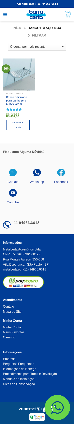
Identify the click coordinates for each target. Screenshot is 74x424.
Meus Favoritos (13, 332)
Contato (8, 306)
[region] (37, 390)
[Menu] (5, 14)
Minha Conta (12, 327)
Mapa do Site (12, 311)
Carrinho (9, 337)
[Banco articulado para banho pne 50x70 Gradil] (19, 74)
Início (17, 28)
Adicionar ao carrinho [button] (18, 124)
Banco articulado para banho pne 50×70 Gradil (16, 100)
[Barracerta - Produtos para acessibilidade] (36, 14)
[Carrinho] (68, 14)
